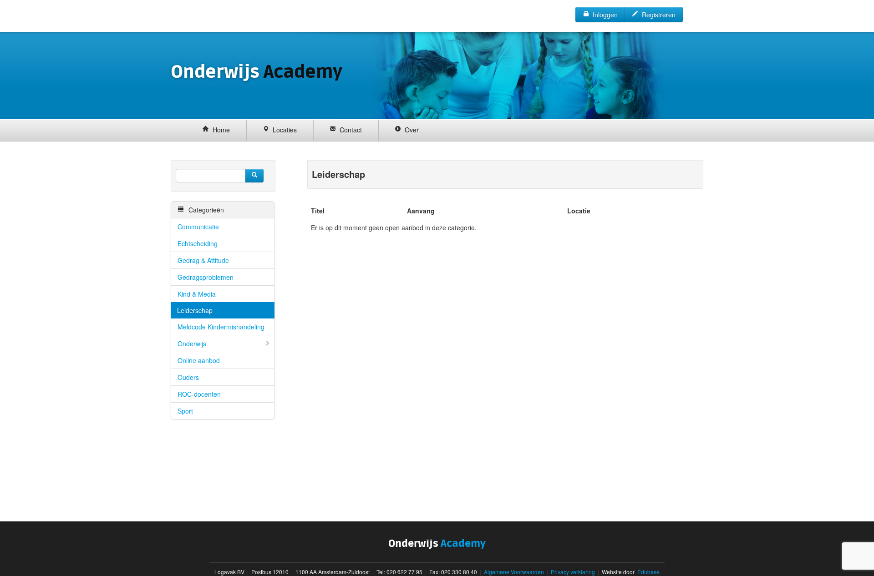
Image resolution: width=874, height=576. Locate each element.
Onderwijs (192, 343)
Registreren (657, 14)
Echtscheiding (198, 243)
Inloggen (603, 14)
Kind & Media (197, 293)
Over (410, 129)
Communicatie (198, 226)
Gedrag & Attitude (203, 260)
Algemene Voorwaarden (514, 572)
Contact (349, 129)
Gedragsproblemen (206, 277)
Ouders (188, 377)
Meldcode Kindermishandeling (221, 326)
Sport (185, 410)
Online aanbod (199, 360)
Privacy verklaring (573, 572)
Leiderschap (195, 310)
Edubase (648, 572)
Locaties (283, 129)
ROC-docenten (199, 394)
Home (219, 129)
